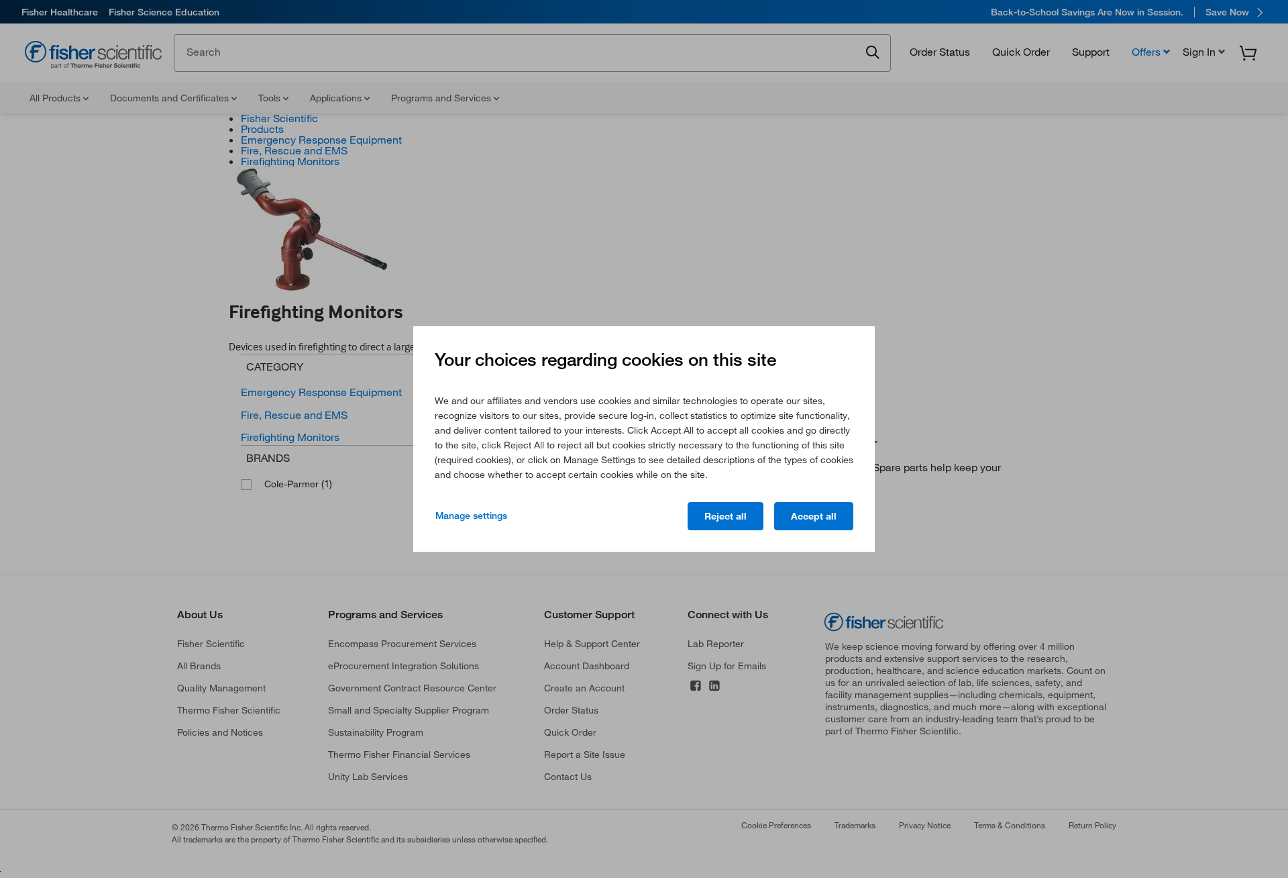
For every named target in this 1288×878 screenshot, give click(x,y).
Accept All (814, 516)
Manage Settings (471, 515)
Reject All (725, 516)
